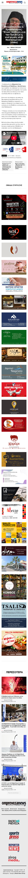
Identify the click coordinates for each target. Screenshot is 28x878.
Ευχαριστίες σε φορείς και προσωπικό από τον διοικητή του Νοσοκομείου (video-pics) (6, 166)
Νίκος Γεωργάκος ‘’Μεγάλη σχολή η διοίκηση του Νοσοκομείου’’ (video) (20, 166)
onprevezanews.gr (8, 870)
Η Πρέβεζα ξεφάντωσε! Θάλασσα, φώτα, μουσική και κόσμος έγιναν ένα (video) (12, 697)
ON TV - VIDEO (9, 23)
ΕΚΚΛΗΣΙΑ (20, 23)
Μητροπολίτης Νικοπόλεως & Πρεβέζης (11, 157)
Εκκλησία (18, 155)
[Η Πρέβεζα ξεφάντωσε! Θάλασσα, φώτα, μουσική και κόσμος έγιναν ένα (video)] (14, 685)
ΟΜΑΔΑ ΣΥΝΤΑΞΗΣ (15, 47)
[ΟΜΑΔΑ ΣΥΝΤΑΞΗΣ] (14, 179)
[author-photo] (3, 700)
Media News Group (20, 873)
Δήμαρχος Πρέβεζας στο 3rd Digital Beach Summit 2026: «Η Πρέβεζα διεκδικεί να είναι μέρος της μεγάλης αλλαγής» (13, 756)
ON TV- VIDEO (11, 155)
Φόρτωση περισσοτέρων (13, 792)
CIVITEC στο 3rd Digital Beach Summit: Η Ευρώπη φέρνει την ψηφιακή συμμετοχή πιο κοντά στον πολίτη (13, 784)
